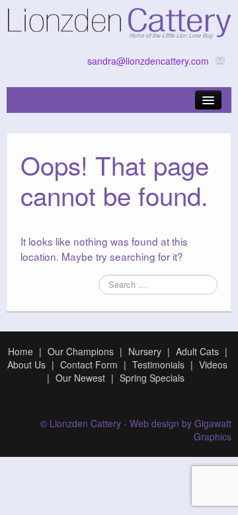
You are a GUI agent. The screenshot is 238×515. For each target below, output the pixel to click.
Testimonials (158, 364)
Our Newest (80, 377)
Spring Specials (152, 377)
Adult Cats (197, 351)
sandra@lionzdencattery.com (148, 60)
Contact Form (89, 364)
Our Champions (81, 351)
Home (20, 351)
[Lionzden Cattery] (119, 20)
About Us (26, 364)
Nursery (144, 351)
